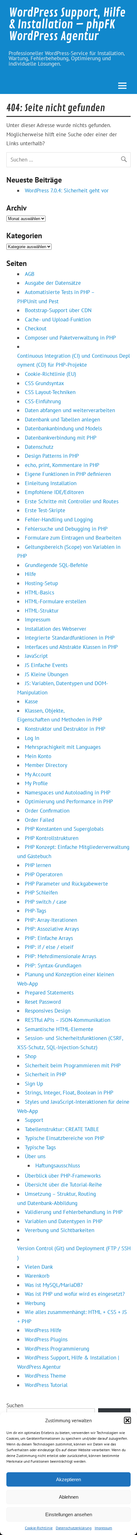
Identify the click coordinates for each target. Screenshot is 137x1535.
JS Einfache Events (46, 665)
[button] (127, 1420)
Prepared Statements (49, 992)
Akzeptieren (68, 1479)
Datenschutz (39, 446)
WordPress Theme (45, 1375)
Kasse (31, 701)
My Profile (36, 783)
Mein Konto (38, 756)
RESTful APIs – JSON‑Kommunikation (67, 1019)
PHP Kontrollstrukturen (51, 838)
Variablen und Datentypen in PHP (64, 1221)
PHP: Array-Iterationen (51, 919)
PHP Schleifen (41, 892)
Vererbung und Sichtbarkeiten (59, 1230)
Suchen (14, 1405)
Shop (30, 1056)
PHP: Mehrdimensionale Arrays (60, 956)
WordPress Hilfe (43, 1330)
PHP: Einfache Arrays (49, 938)
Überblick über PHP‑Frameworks (63, 1175)
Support (34, 1119)
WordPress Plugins (46, 1339)
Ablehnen (68, 1497)
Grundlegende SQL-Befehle (56, 565)
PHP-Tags (35, 910)
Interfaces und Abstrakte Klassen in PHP (71, 646)
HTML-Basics (39, 592)
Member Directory (46, 765)
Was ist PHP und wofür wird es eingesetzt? (75, 1293)
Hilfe (30, 573)
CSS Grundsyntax (44, 383)
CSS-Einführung (43, 401)
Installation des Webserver (55, 628)
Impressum (103, 1527)
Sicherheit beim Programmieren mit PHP (73, 1065)
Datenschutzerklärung (73, 1527)
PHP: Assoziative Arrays (52, 928)
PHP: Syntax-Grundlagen (53, 965)
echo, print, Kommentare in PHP (62, 465)
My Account (38, 774)
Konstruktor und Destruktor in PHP (65, 728)
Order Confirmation (47, 810)
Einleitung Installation (50, 483)
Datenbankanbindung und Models (63, 428)
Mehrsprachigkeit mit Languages (63, 746)
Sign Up (34, 1083)
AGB (29, 273)
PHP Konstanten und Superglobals (64, 828)
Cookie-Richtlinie (39, 1527)
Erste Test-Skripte (45, 510)
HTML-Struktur (42, 610)
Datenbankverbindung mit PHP (61, 437)
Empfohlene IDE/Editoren (54, 492)
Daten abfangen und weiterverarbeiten (70, 410)
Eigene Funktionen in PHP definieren (68, 473)
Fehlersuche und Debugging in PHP (66, 528)
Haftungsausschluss (57, 1165)
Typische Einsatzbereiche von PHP (65, 1138)
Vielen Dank (39, 1266)
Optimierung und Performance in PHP (69, 801)
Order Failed (39, 819)
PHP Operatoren (43, 874)
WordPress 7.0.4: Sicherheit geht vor (67, 190)
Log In (32, 738)
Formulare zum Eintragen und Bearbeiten (73, 537)
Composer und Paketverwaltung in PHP (70, 337)
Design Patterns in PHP (52, 455)
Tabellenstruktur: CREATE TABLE (62, 1129)
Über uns (35, 1156)
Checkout (36, 328)
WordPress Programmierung (57, 1348)
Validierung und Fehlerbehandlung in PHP (74, 1212)
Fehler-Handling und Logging (59, 519)
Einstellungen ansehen (68, 1514)
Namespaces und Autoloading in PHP (68, 792)
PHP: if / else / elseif (49, 946)
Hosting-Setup (41, 583)
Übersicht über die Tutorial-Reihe (63, 1184)
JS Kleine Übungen (46, 674)
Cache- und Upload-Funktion (58, 319)
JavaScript (36, 655)
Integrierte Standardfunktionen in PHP (70, 637)
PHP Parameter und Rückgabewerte (66, 883)
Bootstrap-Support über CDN (58, 310)
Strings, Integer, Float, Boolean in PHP (69, 1092)
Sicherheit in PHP (45, 1074)
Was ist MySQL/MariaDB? (54, 1284)
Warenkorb (37, 1275)
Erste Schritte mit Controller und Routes (72, 501)
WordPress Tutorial (46, 1384)
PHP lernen (38, 865)
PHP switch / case (46, 901)
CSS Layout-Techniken (50, 392)
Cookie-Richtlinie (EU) (50, 373)
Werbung (35, 1303)
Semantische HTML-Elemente (59, 1029)
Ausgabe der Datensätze (53, 282)
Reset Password (43, 1001)
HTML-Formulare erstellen (55, 601)
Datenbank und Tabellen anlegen (62, 419)
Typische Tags (40, 1147)
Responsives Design (47, 1010)
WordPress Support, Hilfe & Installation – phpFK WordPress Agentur (67, 24)
